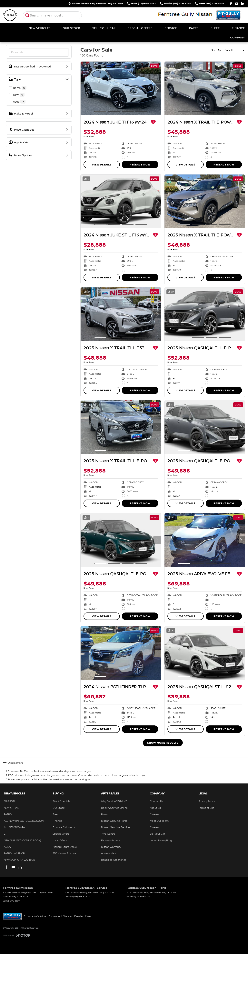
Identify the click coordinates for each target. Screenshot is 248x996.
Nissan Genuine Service (115, 827)
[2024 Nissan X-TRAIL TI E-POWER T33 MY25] (204, 88)
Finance (238, 28)
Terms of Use (206, 808)
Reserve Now (140, 164)
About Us (155, 808)
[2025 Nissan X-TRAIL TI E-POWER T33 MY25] (204, 201)
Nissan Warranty (111, 847)
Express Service (110, 840)
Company (237, 37)
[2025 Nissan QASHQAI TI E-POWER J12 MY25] (204, 427)
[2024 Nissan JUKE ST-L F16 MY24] (121, 201)
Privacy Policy (206, 801)
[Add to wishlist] (153, 122)
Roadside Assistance (113, 860)
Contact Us (156, 801)
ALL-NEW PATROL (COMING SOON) (24, 820)
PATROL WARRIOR (14, 853)
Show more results (162, 742)
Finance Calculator (64, 827)
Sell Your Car (104, 28)
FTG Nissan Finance (64, 853)
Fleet (215, 28)
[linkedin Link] (242, 3)
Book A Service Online (114, 808)
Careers (155, 814)
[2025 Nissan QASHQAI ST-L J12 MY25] (204, 653)
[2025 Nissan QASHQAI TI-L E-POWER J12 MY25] (204, 314)
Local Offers (60, 840)
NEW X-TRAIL (11, 808)
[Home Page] (10, 15)
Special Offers (140, 28)
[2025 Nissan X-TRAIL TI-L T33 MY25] (121, 314)
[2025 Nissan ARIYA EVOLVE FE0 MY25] (204, 540)
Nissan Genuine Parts (114, 820)
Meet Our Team (159, 820)
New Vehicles (40, 28)
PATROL (8, 814)
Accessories (108, 853)
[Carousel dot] (100, 111)
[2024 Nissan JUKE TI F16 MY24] (121, 88)
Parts (194, 28)
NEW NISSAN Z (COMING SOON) (22, 840)
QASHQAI (9, 801)
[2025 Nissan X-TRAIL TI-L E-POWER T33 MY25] (121, 427)
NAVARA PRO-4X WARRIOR (19, 860)
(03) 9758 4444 (20, 896)
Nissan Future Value (65, 847)
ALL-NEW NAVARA (14, 827)
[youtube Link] (236, 3)
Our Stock (71, 28)
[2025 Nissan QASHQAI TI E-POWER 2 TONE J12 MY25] (121, 540)
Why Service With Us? (114, 801)
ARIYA (7, 847)
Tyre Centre (108, 833)
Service (171, 28)
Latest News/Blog (161, 840)
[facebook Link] (230, 3)
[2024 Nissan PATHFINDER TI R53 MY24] (121, 653)
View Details (102, 164)
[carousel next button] (157, 88)
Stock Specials (61, 801)
